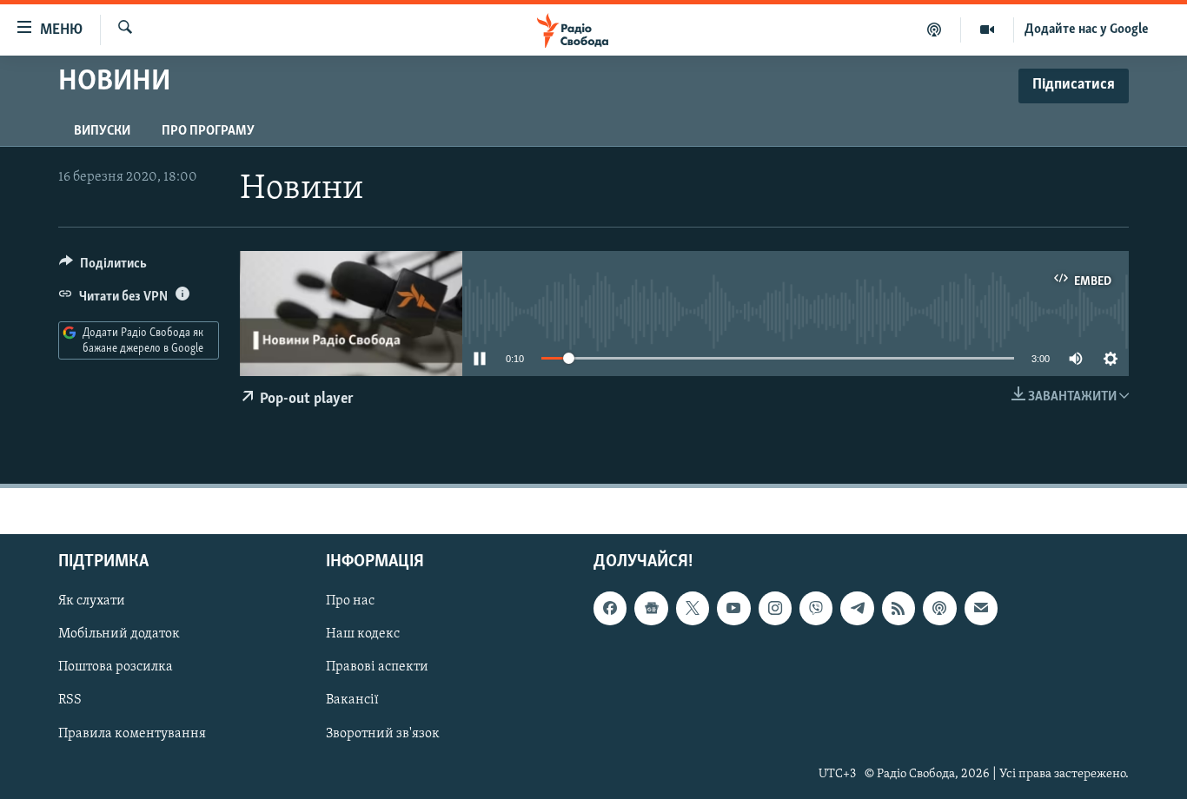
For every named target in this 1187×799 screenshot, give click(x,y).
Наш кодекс (363, 635)
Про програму (208, 131)
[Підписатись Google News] (650, 607)
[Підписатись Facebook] (610, 607)
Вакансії (352, 701)
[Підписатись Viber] (815, 607)
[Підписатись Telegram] (856, 607)
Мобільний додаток (119, 635)
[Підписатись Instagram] (775, 607)
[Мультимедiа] (987, 29)
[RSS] (898, 607)
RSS (70, 701)
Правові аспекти (377, 668)
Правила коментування (132, 734)
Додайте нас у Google (1087, 29)
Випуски (102, 131)
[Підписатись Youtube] (733, 607)
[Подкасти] (934, 29)
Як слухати (91, 601)
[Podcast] (939, 607)
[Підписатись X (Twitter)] (692, 607)
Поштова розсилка (115, 668)
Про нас (350, 601)
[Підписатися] (981, 607)
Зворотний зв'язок (383, 734)
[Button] (103, 267)
